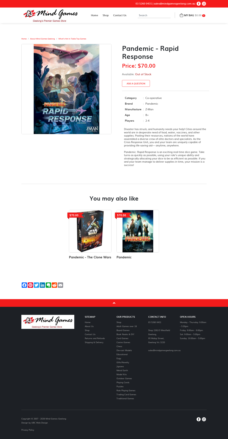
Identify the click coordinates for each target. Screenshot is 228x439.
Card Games (122, 338)
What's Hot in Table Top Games (72, 38)
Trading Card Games (126, 394)
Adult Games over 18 (127, 326)
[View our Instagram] (204, 4)
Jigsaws (120, 366)
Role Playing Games (126, 390)
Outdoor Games (124, 378)
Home (24, 38)
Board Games (123, 330)
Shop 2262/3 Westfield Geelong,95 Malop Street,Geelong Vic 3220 (159, 336)
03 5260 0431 (144, 4)
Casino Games (123, 342)
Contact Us (90, 334)
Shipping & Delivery (94, 342)
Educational (122, 354)
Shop (87, 330)
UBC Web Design (39, 422)
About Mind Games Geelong (42, 38)
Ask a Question (136, 83)
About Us (89, 326)
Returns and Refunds (95, 338)
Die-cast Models (124, 350)
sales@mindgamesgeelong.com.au (174, 4)
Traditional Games (125, 398)
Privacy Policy (27, 429)
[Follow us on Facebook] (199, 4)
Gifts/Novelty (123, 362)
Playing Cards (123, 382)
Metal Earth (122, 370)
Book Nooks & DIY (125, 334)
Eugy (119, 358)
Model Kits (122, 374)
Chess (119, 346)
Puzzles (120, 386)
